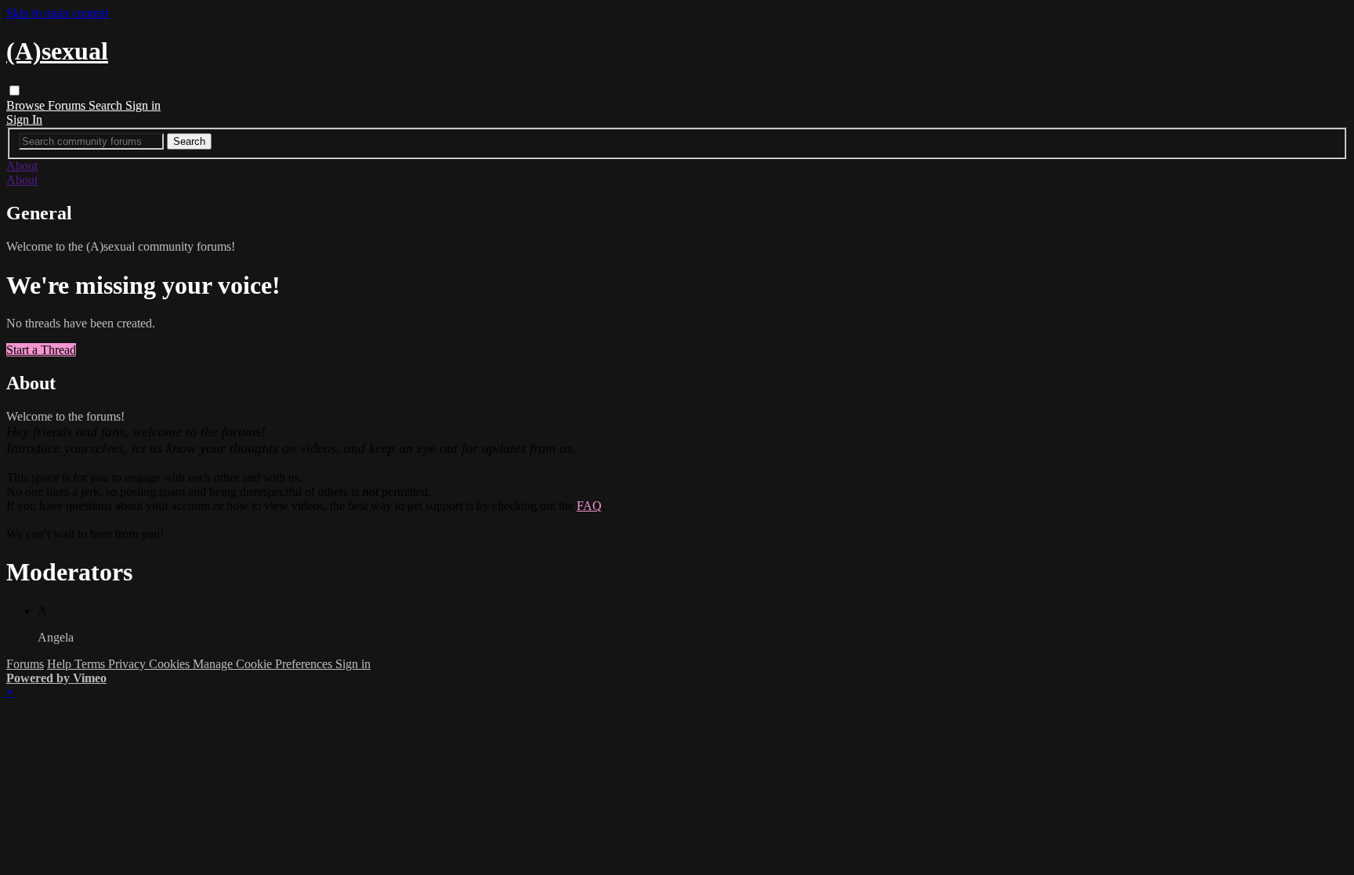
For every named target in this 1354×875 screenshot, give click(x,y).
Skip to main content (57, 13)
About (22, 165)
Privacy (128, 664)
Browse (27, 105)
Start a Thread (41, 349)
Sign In (24, 119)
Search (107, 105)
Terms (91, 664)
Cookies (171, 664)
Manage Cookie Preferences (264, 664)
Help (60, 664)
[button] (14, 90)
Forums (68, 105)
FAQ (589, 505)
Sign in (143, 105)
